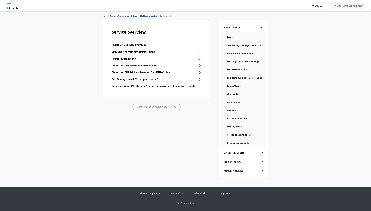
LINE (8, 3)
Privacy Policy (200, 193)
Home (105, 16)
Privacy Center (224, 193)
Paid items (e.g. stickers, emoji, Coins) (123, 16)
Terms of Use (177, 193)
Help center (13, 7)
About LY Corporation (150, 193)
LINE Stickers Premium (148, 16)
